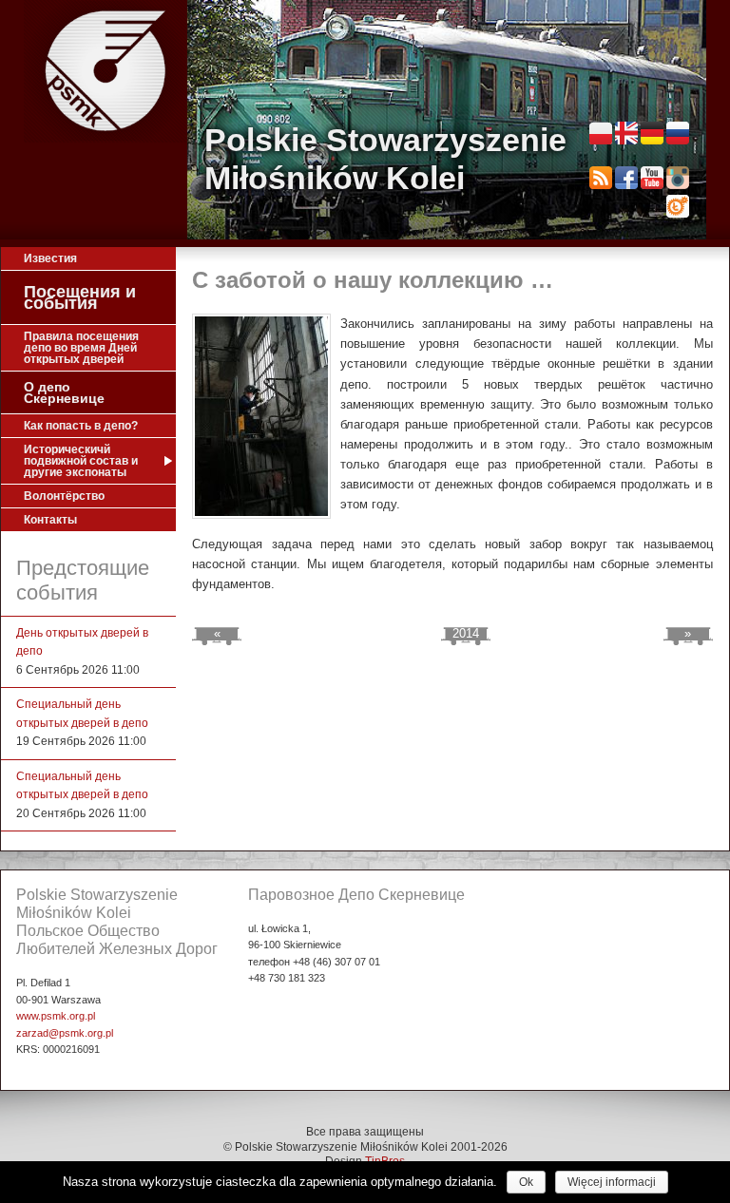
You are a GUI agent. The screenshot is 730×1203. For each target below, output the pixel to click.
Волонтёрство (64, 496)
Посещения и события (80, 297)
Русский (677, 133)
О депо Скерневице (64, 392)
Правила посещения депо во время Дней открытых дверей (81, 348)
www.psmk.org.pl (55, 1016)
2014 (465, 633)
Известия (50, 258)
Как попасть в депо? (81, 425)
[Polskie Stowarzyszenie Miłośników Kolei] (105, 71)
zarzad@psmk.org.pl (64, 1033)
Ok (526, 1182)
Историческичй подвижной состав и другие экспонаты (81, 461)
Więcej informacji (611, 1182)
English (626, 133)
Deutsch (652, 133)
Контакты (50, 519)
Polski (600, 133)
